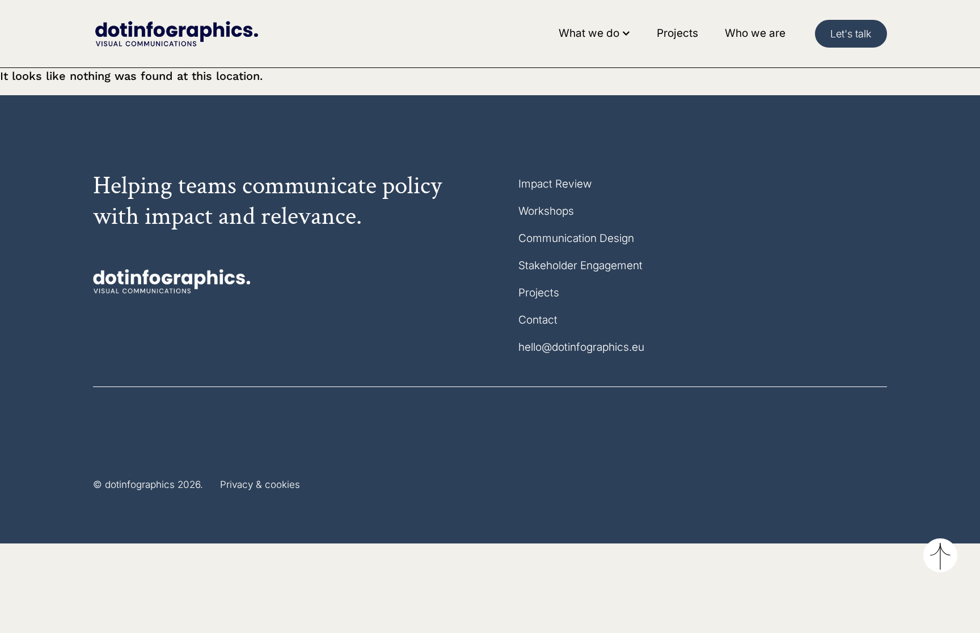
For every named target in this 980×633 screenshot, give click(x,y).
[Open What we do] (626, 33)
